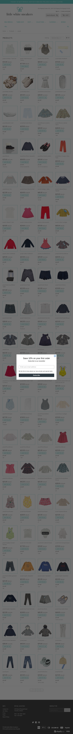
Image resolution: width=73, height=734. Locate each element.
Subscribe (36, 375)
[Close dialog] (55, 356)
